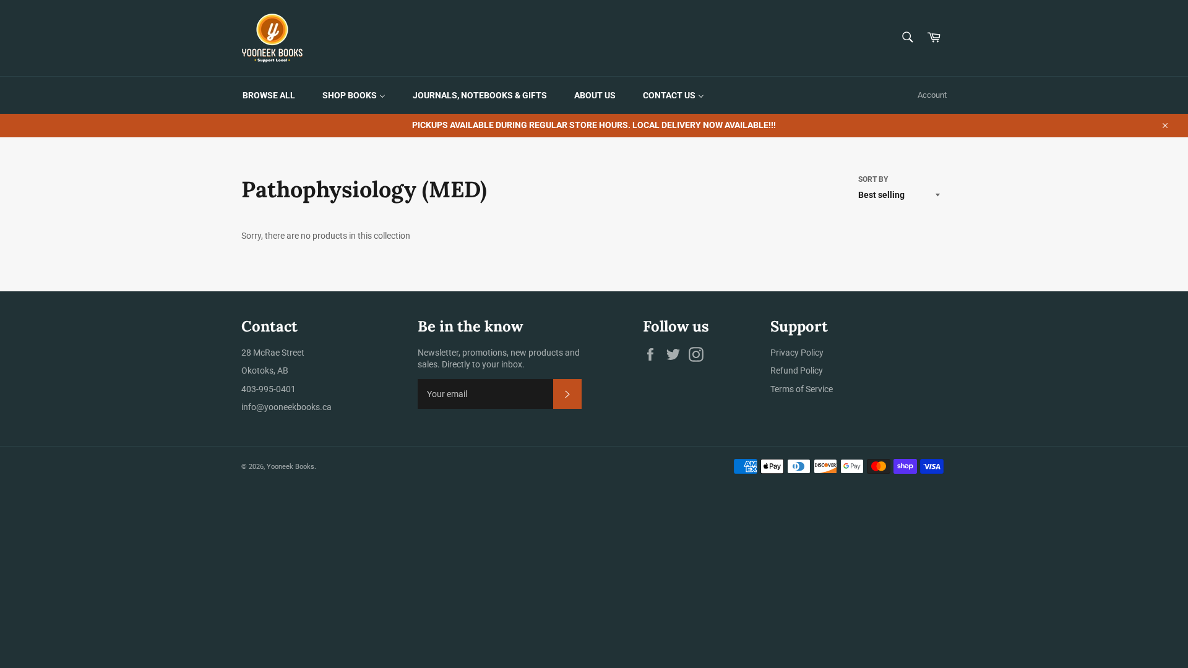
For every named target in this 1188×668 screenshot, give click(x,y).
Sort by (873, 179)
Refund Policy (796, 370)
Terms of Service (801, 389)
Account (932, 95)
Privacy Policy (797, 353)
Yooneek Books (290, 467)
